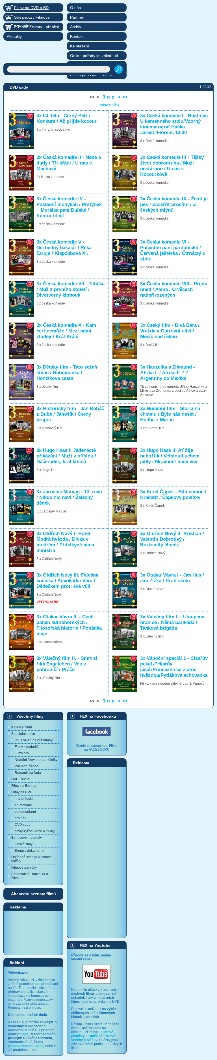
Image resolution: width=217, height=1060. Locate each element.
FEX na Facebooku (98, 716)
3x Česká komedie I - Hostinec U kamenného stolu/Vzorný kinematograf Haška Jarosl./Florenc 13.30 (174, 124)
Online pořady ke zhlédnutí (94, 55)
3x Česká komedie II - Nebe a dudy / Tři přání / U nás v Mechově (68, 163)
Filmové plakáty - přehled (36, 27)
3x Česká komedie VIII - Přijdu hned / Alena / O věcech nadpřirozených (173, 289)
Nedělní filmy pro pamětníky (36, 760)
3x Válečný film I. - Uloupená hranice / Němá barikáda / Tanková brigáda (172, 622)
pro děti (20, 818)
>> (124, 97)
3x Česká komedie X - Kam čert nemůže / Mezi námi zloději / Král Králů (66, 331)
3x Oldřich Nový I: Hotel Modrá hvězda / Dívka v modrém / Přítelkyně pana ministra (65, 542)
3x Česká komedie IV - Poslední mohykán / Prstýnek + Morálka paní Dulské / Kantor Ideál (69, 207)
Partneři (77, 17)
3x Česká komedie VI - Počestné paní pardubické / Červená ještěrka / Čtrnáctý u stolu (172, 250)
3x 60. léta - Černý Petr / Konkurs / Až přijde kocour (66, 118)
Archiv (75, 27)
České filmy (23, 844)
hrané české (24, 799)
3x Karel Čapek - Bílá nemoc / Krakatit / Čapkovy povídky (173, 494)
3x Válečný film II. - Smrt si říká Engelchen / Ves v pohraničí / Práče (66, 664)
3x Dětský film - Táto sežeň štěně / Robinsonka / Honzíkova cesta (66, 372)
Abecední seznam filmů (33, 894)
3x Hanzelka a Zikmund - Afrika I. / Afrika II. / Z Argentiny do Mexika (167, 372)
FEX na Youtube (95, 945)
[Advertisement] (33, 933)
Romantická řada (28, 773)
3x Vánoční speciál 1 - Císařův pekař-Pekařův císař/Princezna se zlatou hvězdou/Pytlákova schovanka (174, 667)
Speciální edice (23, 734)
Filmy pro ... (23, 753)
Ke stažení (79, 46)
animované (23, 805)
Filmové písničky (24, 868)
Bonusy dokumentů (29, 851)
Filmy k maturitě (27, 747)
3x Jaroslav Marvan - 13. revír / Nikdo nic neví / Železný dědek (69, 497)
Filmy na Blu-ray (23, 786)
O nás (75, 7)
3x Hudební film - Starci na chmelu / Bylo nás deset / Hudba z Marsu (170, 414)
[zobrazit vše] (109, 105)
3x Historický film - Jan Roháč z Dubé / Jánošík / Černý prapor (70, 414)
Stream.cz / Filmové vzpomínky (32, 18)
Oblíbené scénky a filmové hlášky (31, 859)
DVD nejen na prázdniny (34, 740)
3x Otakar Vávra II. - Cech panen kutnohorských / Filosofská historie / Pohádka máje (69, 625)
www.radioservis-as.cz (26, 1046)
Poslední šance (26, 766)
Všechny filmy (30, 716)
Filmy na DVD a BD (31, 7)
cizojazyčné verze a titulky (35, 831)
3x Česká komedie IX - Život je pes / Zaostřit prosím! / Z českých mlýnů (174, 204)
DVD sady (22, 825)
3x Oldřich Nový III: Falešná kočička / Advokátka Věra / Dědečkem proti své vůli (67, 580)
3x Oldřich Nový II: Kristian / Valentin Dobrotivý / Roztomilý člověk (172, 539)
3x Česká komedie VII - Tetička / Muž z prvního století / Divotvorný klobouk (70, 289)
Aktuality (14, 36)
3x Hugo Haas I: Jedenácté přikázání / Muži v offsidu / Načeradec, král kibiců (66, 456)
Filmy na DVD (21, 792)
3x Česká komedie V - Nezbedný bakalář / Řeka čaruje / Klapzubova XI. (64, 247)
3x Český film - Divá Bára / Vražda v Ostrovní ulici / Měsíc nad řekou (169, 331)
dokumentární (25, 812)
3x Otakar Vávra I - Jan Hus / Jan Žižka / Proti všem (172, 577)
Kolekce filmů (21, 727)
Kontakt (77, 36)
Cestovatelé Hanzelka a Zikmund (29, 876)
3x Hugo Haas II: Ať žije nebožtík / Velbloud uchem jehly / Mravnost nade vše (169, 456)
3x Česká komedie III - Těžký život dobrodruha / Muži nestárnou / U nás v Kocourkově (172, 166)
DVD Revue (20, 779)
